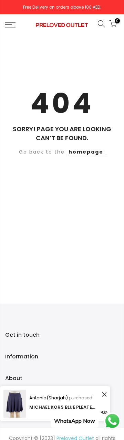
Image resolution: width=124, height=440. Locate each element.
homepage (86, 151)
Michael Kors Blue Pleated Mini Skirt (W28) (63, 407)
